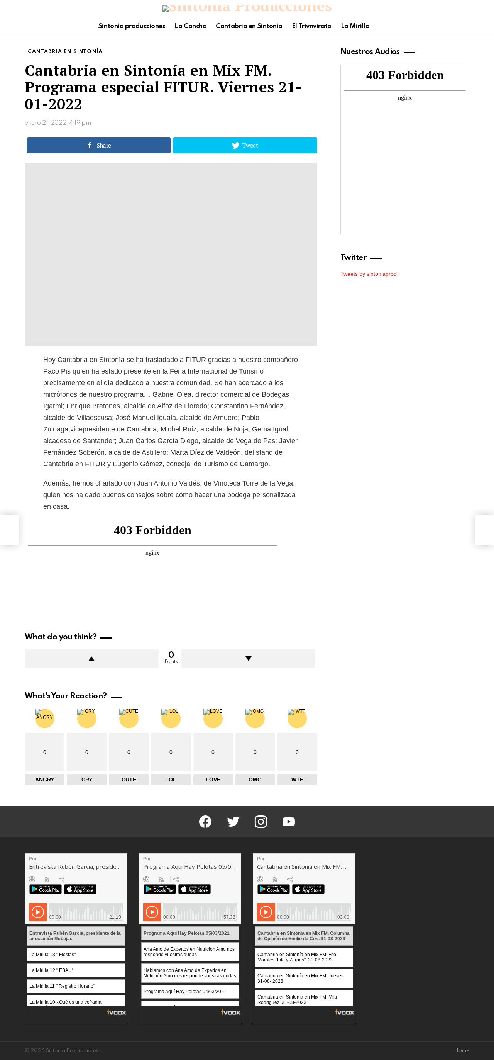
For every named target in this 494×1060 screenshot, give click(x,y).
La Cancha (190, 26)
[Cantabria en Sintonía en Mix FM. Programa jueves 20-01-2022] (9, 530)
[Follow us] (451, 26)
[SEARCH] (464, 26)
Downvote (248, 658)
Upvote (92, 658)
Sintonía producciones (132, 26)
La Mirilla (355, 26)
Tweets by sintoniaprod (368, 274)
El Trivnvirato (312, 26)
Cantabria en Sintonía (249, 26)
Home (461, 1050)
